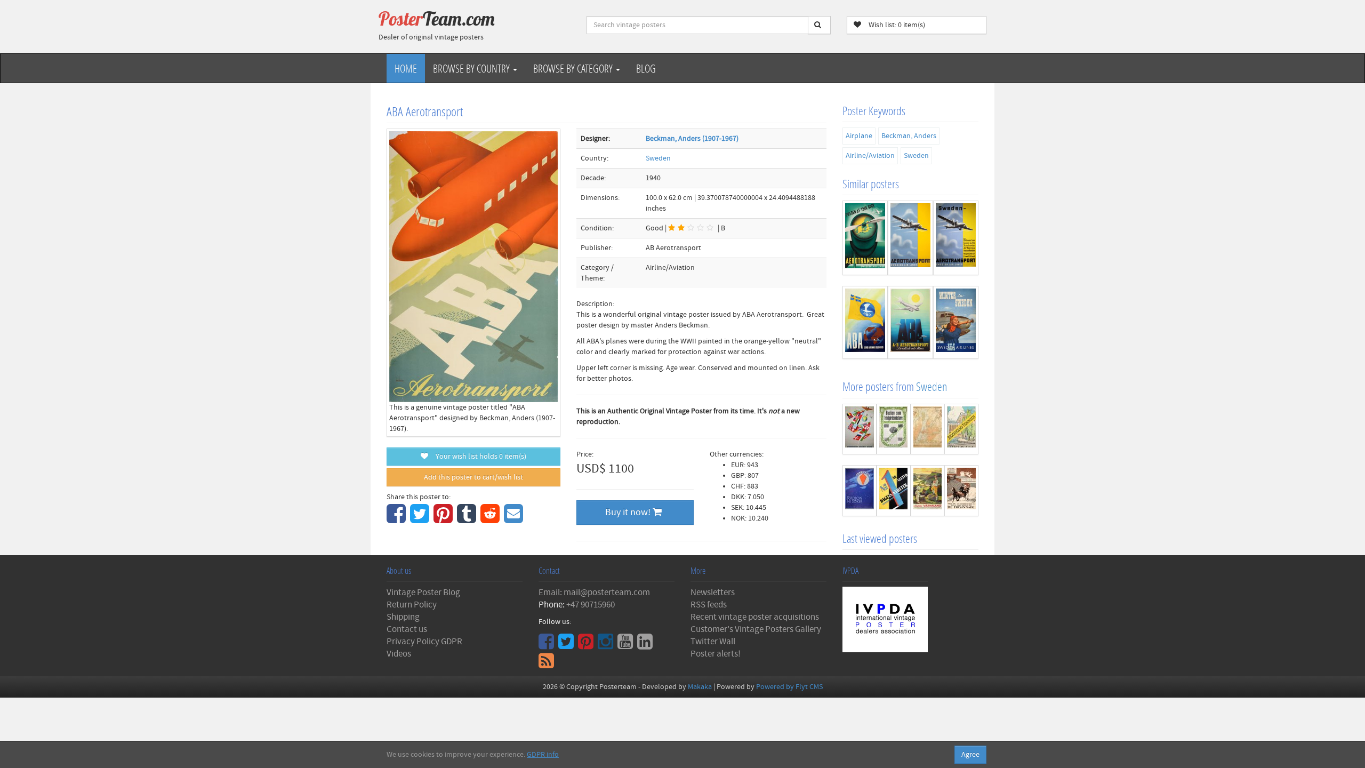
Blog (646, 68)
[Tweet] (421, 519)
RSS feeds (708, 605)
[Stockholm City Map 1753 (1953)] (928, 429)
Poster (437, 18)
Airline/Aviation (870, 156)
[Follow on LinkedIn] (646, 645)
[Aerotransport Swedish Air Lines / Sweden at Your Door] (865, 238)
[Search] (819, 25)
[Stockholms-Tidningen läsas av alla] (961, 429)
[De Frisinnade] (961, 490)
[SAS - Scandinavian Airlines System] (859, 429)
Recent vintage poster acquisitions (754, 617)
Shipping (403, 617)
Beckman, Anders (908, 136)
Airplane (859, 136)
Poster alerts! (715, 654)
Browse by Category (574, 68)
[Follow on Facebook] (548, 645)
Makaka (700, 687)
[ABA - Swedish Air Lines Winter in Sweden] (955, 322)
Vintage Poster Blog (423, 592)
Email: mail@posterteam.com (594, 592)
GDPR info (543, 754)
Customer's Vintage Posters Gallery (755, 629)
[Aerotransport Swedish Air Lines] (910, 238)
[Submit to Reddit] (491, 519)
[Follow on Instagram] (607, 645)
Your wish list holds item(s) (478, 456)
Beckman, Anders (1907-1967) (692, 138)
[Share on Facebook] (397, 519)
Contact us (407, 629)
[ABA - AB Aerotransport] (865, 322)
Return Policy (412, 605)
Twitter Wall (712, 641)
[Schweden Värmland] (928, 490)
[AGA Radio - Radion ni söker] (859, 490)
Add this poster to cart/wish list (473, 477)
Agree (970, 754)
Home (406, 68)
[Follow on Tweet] (567, 645)
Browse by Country (472, 68)
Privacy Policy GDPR (424, 641)
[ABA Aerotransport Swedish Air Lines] (910, 322)
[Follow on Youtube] (626, 645)
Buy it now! (629, 512)
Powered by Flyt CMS (789, 687)
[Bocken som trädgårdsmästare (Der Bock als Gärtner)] (894, 429)
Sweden (658, 158)
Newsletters (712, 592)
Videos (399, 654)
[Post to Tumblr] (468, 519)
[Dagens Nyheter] (894, 490)
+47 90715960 (590, 605)
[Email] (515, 519)
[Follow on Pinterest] (587, 645)
